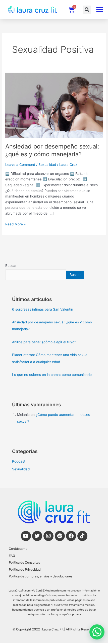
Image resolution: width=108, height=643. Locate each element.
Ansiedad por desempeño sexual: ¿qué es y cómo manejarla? (52, 150)
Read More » (15, 223)
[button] (87, 10)
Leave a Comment (20, 165)
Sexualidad (47, 165)
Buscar (11, 266)
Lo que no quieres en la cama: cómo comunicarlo (52, 375)
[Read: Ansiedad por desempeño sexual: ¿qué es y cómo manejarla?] (54, 105)
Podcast (18, 461)
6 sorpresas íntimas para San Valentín (42, 309)
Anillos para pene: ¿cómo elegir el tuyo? (44, 342)
